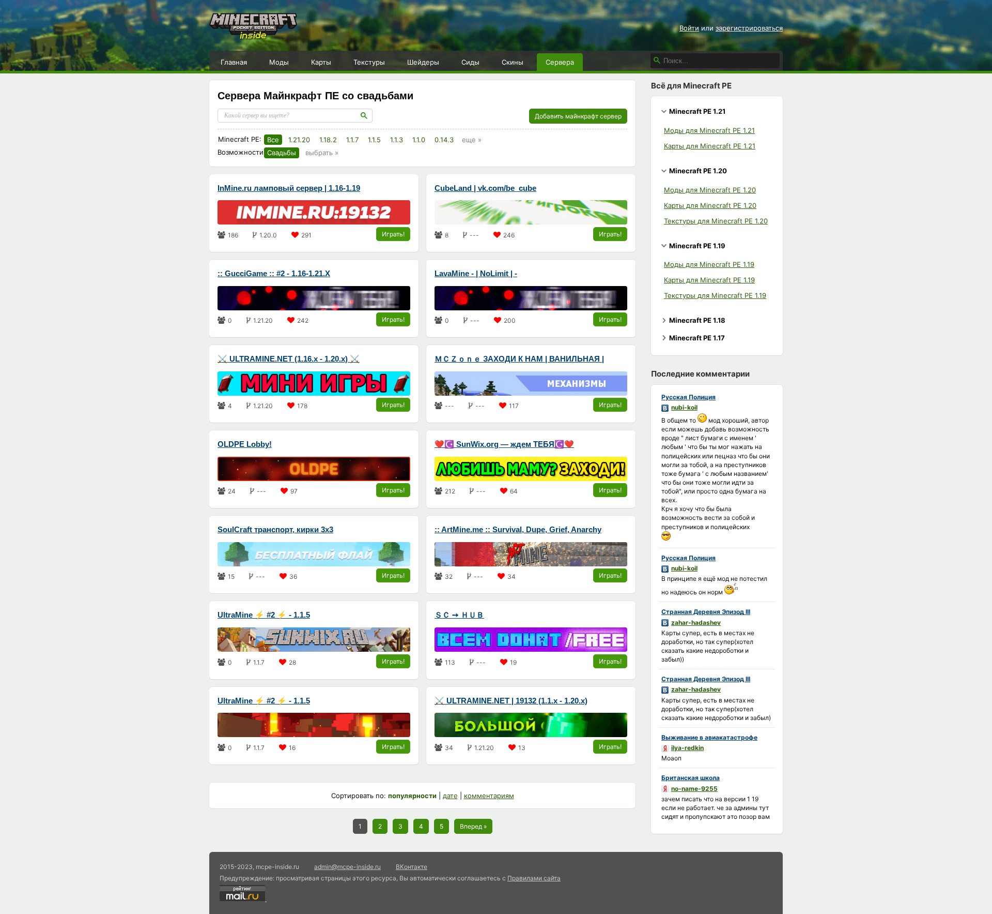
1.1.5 (374, 140)
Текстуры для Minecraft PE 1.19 (715, 295)
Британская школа (690, 778)
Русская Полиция (688, 397)
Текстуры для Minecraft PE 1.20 (716, 221)
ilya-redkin (687, 748)
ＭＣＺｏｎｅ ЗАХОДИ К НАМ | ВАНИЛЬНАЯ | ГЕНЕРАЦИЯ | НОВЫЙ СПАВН (519, 359)
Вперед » (473, 826)
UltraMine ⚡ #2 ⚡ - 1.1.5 (264, 614)
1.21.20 (299, 140)
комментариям (489, 795)
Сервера (560, 62)
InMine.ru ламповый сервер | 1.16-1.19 (289, 188)
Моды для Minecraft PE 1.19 (709, 264)
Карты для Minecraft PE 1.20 (710, 205)
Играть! (393, 234)
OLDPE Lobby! (245, 444)
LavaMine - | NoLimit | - (476, 273)
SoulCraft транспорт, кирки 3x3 (275, 529)
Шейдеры (423, 62)
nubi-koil (684, 407)
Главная (234, 62)
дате (450, 795)
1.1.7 (352, 140)
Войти (689, 28)
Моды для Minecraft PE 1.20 (710, 190)
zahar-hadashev (696, 622)
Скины (512, 62)
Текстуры (369, 62)
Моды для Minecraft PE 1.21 (709, 130)
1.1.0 (418, 140)
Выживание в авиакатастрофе (709, 737)
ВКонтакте (411, 867)
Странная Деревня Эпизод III (705, 612)
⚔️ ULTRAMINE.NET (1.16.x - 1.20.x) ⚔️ (289, 358)
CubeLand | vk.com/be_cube (485, 188)
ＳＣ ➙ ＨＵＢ (459, 614)
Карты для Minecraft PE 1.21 (709, 146)
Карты (321, 62)
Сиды (470, 62)
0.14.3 (444, 140)
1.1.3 (396, 140)
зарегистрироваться (749, 28)
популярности (412, 795)
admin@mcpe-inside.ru (347, 867)
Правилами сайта (534, 878)
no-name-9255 (694, 788)
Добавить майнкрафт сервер (578, 116)
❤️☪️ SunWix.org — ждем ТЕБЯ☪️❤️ (504, 444)
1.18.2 (328, 140)
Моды (279, 62)
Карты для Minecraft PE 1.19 (709, 280)
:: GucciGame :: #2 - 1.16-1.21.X (274, 273)
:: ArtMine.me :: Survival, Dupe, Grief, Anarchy (518, 529)
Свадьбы (281, 152)
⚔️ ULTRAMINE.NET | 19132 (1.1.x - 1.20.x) (511, 700)
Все (273, 140)
